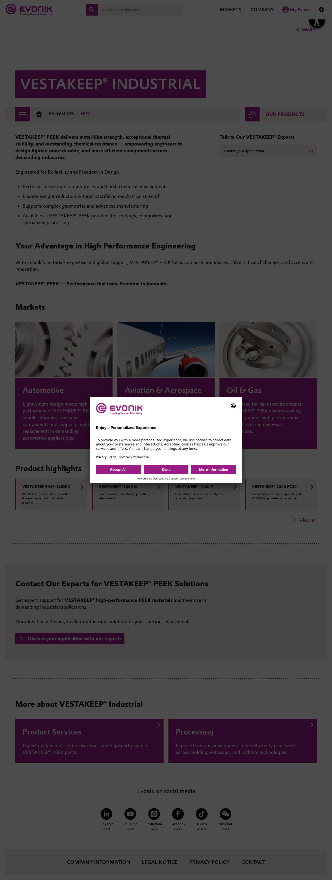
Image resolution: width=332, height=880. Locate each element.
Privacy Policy (106, 457)
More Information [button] (213, 469)
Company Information (134, 457)
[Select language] (233, 406)
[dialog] (166, 440)
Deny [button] (166, 469)
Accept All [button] (118, 469)
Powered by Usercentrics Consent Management (166, 478)
